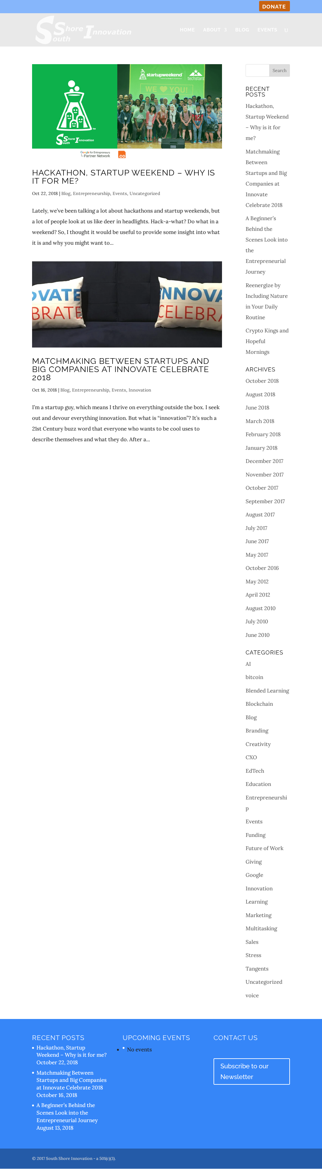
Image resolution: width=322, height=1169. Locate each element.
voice (252, 995)
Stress (253, 955)
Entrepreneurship (91, 193)
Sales (252, 941)
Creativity (258, 744)
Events (267, 30)
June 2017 (257, 541)
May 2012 (257, 581)
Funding (255, 835)
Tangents (257, 968)
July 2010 (257, 621)
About (212, 30)
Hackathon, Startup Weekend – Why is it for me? (123, 177)
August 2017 (260, 514)
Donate (274, 7)
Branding (257, 730)
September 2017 (265, 501)
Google (254, 874)
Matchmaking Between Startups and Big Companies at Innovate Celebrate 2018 (120, 369)
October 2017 (262, 487)
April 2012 (258, 594)
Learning (257, 901)
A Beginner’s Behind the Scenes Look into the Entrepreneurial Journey (67, 1113)
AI (248, 663)
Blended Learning (267, 690)
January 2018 (262, 447)
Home (187, 30)
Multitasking (261, 928)
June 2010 (258, 635)
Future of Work (264, 848)
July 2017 (256, 528)
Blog (242, 30)
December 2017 (264, 461)
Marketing (258, 915)
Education (258, 784)
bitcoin (254, 677)
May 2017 (257, 554)
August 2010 (261, 608)
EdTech (255, 770)
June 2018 (257, 407)
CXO (251, 757)
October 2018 (262, 380)
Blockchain (259, 703)
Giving (254, 861)
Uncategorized (145, 193)
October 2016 (262, 568)
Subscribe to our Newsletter (244, 1071)
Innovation (140, 390)
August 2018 (260, 394)
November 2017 (265, 474)
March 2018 (260, 421)
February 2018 (263, 434)
